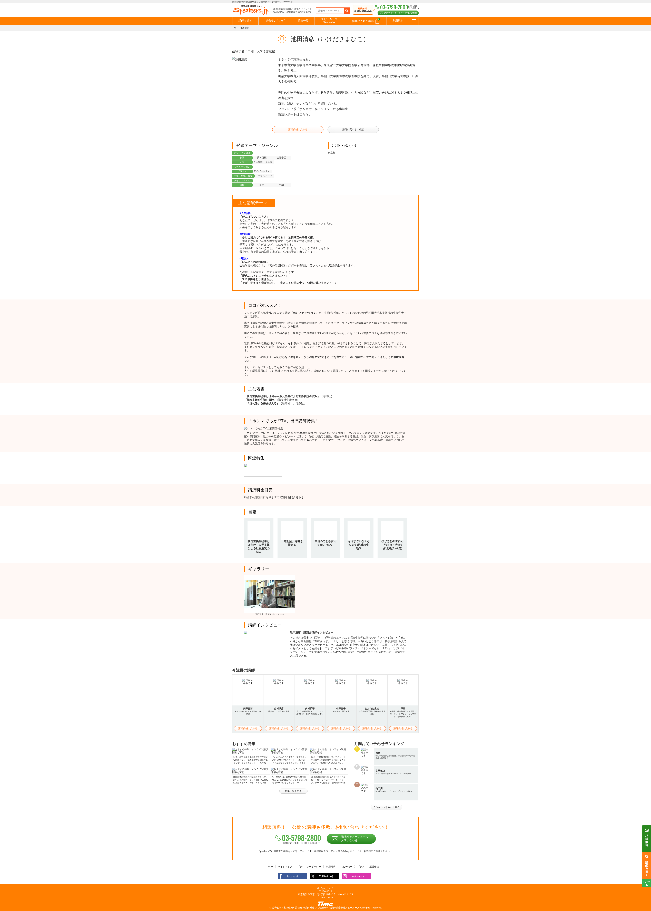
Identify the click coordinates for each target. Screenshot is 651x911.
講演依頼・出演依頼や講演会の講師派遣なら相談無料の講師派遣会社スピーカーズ (315, 907)
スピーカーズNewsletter (329, 21)
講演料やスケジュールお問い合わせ (400, 13)
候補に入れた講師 (365, 20)
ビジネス (242, 171)
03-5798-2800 (301, 837)
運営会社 (374, 866)
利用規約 (397, 20)
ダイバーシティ (261, 171)
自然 (261, 185)
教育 (242, 157)
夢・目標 (262, 157)
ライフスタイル (242, 180)
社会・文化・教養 (243, 176)
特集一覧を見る (293, 791)
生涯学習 (281, 157)
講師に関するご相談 (353, 129)
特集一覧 (303, 20)
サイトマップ (285, 866)
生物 (281, 185)
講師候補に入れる (297, 129)
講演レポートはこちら (293, 114)
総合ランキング (275, 20)
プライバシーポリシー (309, 866)
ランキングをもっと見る (386, 807)
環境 (242, 185)
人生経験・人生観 (262, 162)
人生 (242, 162)
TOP (235, 28)
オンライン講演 (242, 153)
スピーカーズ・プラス (352, 866)
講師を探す (245, 20)
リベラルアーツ (263, 176)
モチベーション (242, 166)
